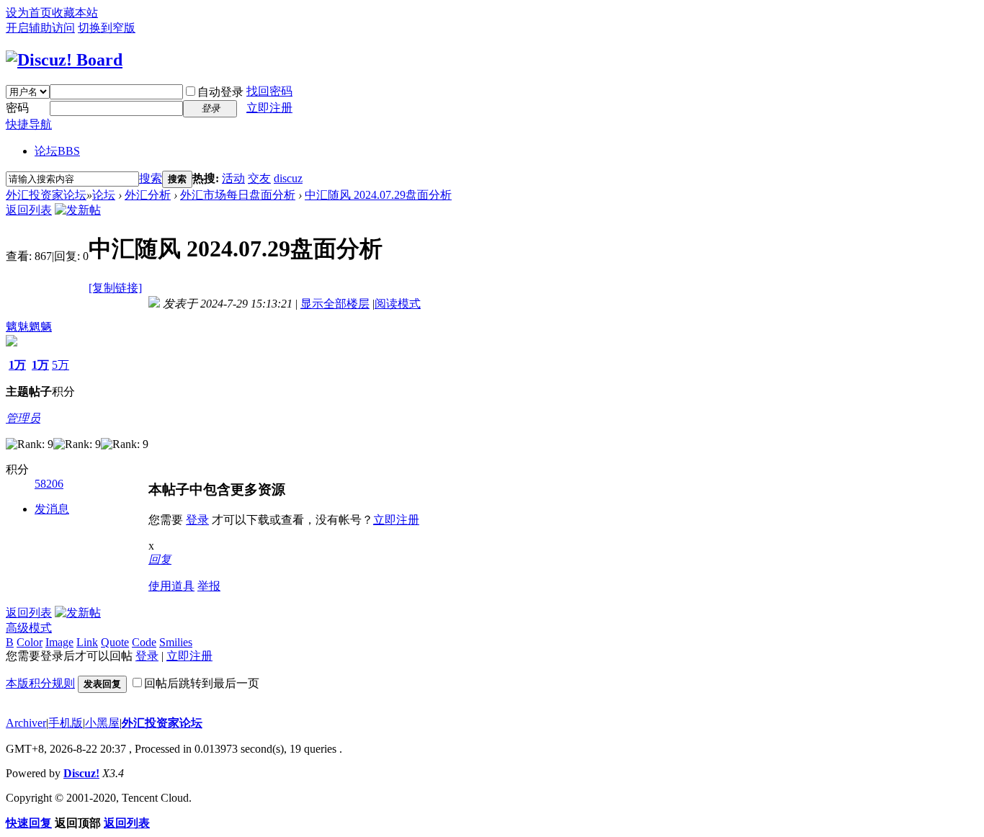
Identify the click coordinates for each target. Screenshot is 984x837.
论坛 (57, 151)
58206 (49, 484)
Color (30, 642)
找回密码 (269, 91)
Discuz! (81, 773)
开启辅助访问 (40, 28)
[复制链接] (115, 288)
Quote (115, 642)
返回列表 (29, 210)
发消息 (52, 509)
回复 (159, 559)
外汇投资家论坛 (46, 195)
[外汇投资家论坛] (64, 59)
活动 (233, 178)
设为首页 (29, 12)
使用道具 (171, 586)
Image (59, 642)
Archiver (26, 723)
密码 (17, 108)
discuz (288, 178)
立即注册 (269, 108)
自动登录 (220, 92)
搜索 (150, 178)
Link (87, 642)
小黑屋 (102, 723)
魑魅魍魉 (29, 327)
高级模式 (29, 628)
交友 (259, 178)
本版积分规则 (40, 683)
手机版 (65, 723)
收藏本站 (75, 12)
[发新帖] (78, 210)
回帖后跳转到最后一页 (201, 683)
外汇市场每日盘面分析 (237, 195)
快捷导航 (29, 124)
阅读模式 (398, 303)
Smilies (175, 642)
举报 (208, 586)
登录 (197, 520)
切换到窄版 (106, 28)
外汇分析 (148, 195)
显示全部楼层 (335, 303)
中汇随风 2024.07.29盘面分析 (378, 195)
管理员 (23, 418)
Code (144, 642)
